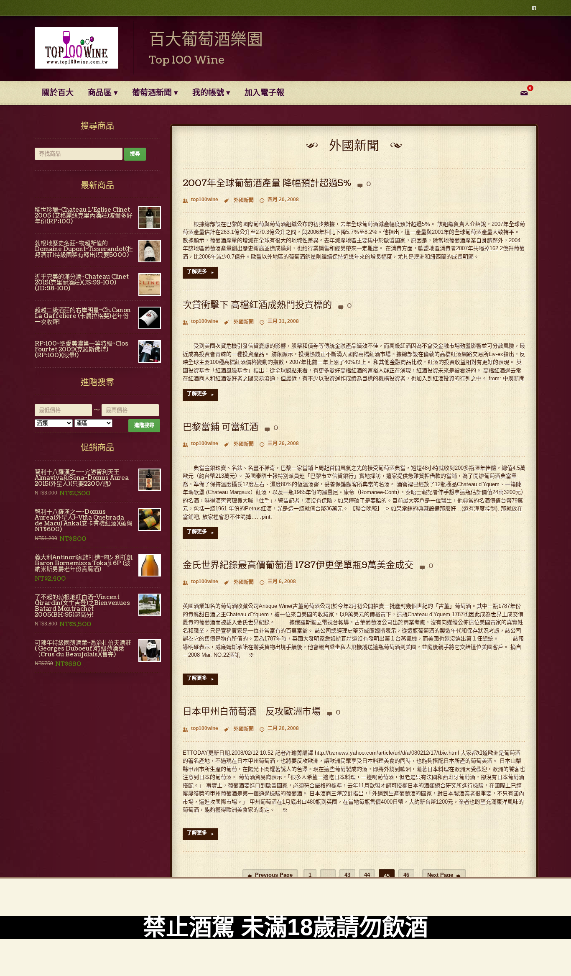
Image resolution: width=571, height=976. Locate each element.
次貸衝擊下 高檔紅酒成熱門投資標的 (257, 304)
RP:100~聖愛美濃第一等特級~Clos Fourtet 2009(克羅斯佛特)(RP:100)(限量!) (81, 350)
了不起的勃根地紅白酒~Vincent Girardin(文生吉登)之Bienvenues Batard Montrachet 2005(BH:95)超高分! (82, 606)
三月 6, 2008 (278, 582)
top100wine (200, 200)
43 (347, 875)
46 (406, 875)
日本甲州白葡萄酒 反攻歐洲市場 (252, 711)
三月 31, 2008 (279, 322)
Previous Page (270, 875)
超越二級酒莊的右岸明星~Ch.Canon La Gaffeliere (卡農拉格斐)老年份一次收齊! (83, 316)
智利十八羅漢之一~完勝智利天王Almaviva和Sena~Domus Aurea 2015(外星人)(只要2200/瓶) (82, 478)
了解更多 (200, 272)
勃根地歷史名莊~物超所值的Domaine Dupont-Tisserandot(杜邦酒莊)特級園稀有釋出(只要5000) (84, 249)
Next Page (444, 875)
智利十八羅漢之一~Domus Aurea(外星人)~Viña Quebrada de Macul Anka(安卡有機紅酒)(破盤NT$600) (84, 521)
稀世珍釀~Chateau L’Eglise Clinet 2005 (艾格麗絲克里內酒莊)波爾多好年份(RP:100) (84, 216)
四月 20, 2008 (279, 200)
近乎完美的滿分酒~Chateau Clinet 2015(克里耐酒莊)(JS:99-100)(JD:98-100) (82, 283)
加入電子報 (264, 93)
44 (367, 875)
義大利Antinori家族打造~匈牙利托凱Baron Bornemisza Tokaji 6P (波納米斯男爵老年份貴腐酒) (84, 563)
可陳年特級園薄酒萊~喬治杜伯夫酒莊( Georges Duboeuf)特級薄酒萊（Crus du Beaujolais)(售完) (83, 649)
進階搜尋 (144, 425)
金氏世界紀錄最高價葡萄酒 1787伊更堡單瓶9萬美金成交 (298, 564)
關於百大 (58, 93)
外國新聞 (244, 200)
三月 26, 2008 (279, 444)
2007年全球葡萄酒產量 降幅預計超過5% (267, 183)
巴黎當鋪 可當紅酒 (220, 426)
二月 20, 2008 (279, 729)
